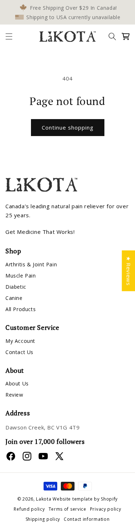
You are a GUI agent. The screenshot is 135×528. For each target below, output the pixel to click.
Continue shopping (68, 127)
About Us (17, 383)
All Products (20, 309)
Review (14, 394)
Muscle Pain (20, 275)
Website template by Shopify (85, 499)
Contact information (86, 519)
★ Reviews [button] (128, 270)
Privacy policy (105, 509)
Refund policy (29, 509)
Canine (14, 297)
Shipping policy (43, 519)
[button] (9, 36)
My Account (20, 340)
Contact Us (19, 352)
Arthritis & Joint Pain (31, 264)
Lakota (43, 499)
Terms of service (67, 509)
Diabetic (15, 286)
